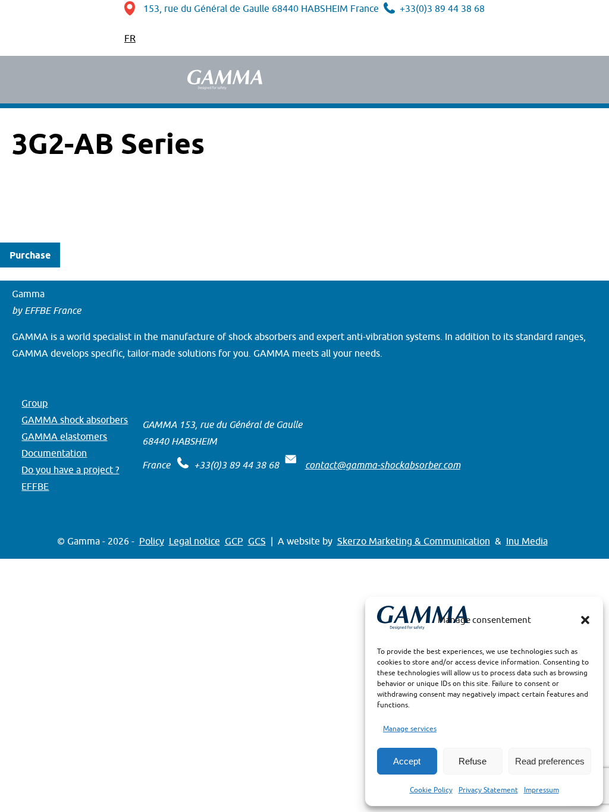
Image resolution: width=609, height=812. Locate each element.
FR (130, 38)
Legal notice (194, 541)
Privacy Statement (488, 789)
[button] (585, 620)
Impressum (541, 789)
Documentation (54, 453)
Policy (151, 541)
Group (34, 403)
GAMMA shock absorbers (74, 419)
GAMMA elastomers (64, 436)
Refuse (472, 761)
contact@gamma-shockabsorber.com (382, 464)
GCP (234, 541)
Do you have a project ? (70, 469)
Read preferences (550, 761)
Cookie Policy (431, 789)
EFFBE (35, 486)
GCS (257, 541)
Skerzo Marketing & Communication (413, 541)
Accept (406, 761)
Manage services (410, 728)
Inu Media (527, 541)
